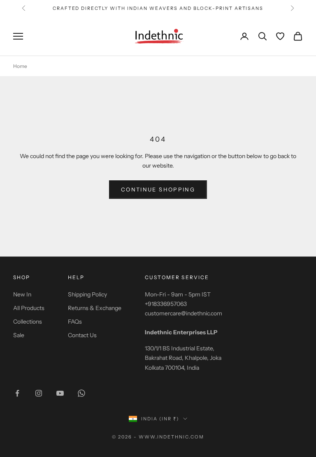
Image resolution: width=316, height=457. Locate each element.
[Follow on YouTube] (60, 393)
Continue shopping (158, 189)
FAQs (75, 321)
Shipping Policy (87, 294)
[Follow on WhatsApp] (81, 393)
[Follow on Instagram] (39, 393)
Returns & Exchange (94, 308)
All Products (28, 308)
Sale (18, 335)
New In (22, 294)
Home (20, 66)
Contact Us (82, 335)
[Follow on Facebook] (17, 393)
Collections (27, 321)
